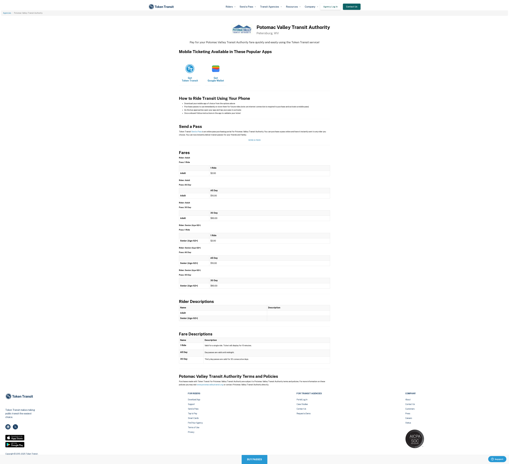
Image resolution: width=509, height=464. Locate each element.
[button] (230, 6)
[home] (161, 6)
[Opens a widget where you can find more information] (497, 459)
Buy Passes (254, 459)
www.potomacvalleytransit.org (210, 385)
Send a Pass (196, 132)
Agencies (7, 13)
